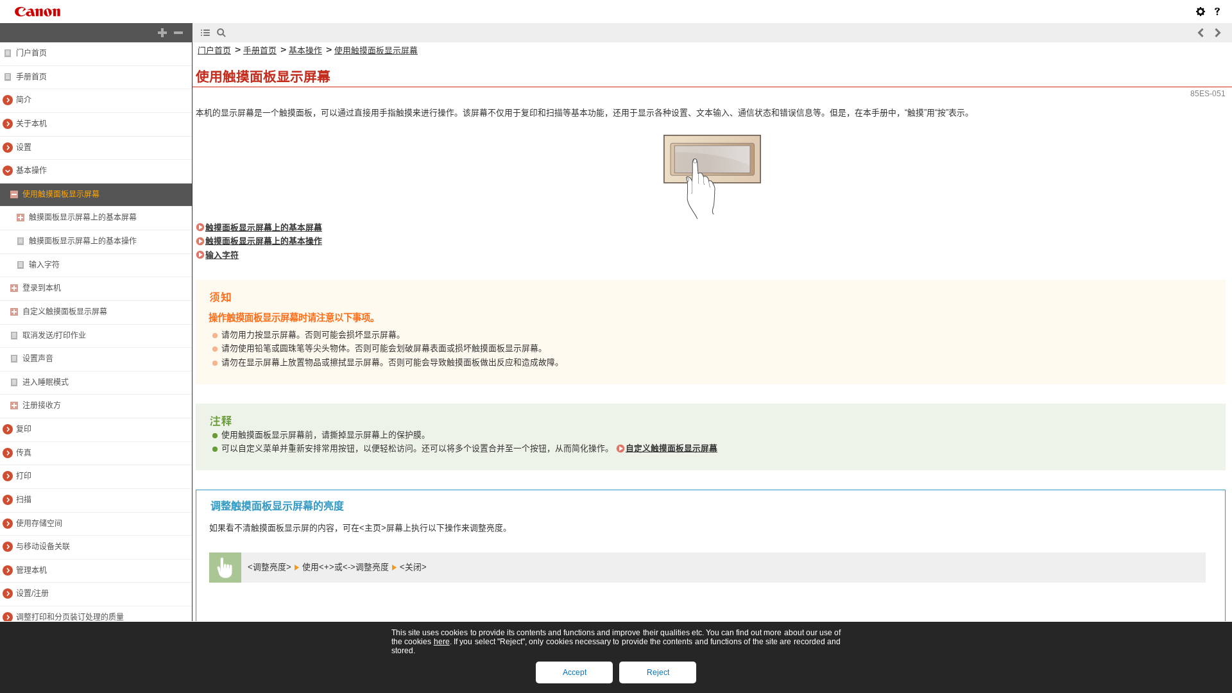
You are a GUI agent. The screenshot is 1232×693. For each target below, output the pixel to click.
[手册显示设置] (1201, 11)
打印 (23, 476)
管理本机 (31, 570)
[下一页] (1217, 33)
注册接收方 (41, 405)
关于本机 (31, 123)
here (442, 641)
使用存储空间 (39, 523)
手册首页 (31, 77)
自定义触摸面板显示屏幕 (64, 311)
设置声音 (37, 358)
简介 (23, 100)
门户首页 (31, 53)
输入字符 (44, 265)
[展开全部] (162, 33)
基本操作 (31, 170)
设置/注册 (32, 593)
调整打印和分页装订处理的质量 (70, 617)
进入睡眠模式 (45, 382)
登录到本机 (41, 288)
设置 (23, 147)
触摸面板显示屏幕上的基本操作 (83, 241)
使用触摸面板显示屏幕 (60, 194)
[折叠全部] (178, 33)
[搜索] (221, 33)
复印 (23, 429)
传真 (23, 453)
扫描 (23, 499)
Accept (574, 672)
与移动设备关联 (43, 546)
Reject (658, 672)
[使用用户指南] (1217, 11)
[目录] (205, 33)
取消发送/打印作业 (54, 335)
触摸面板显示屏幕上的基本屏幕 (83, 217)
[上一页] (1201, 33)
